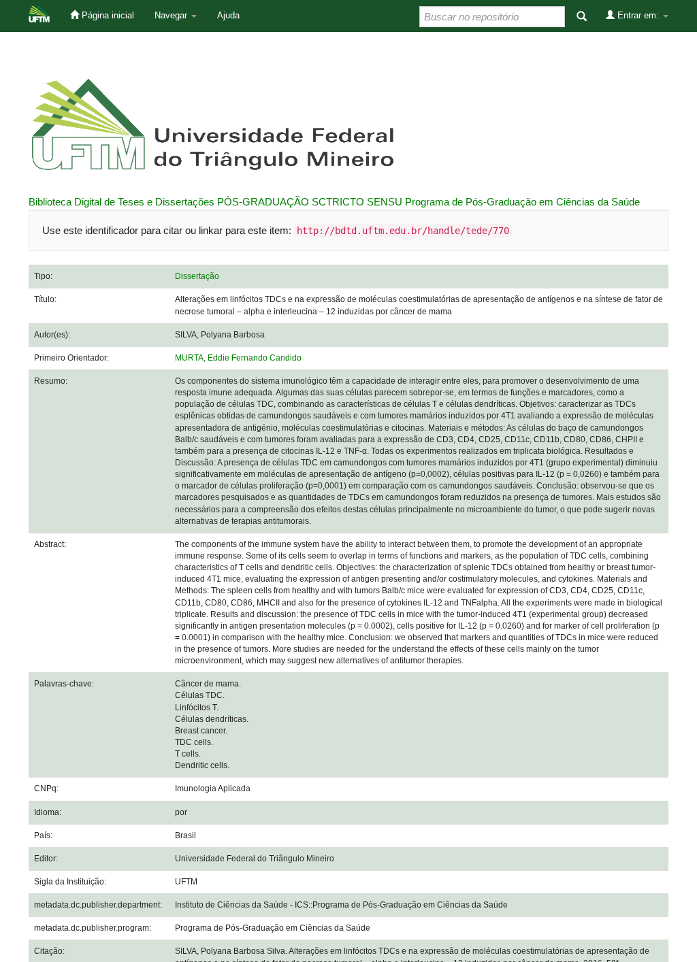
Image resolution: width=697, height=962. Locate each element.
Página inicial (106, 15)
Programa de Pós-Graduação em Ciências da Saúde (522, 202)
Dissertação (197, 276)
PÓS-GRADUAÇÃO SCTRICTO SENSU (309, 202)
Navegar (172, 15)
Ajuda (228, 15)
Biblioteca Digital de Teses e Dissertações (121, 202)
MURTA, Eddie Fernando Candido (238, 358)
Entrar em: (638, 15)
